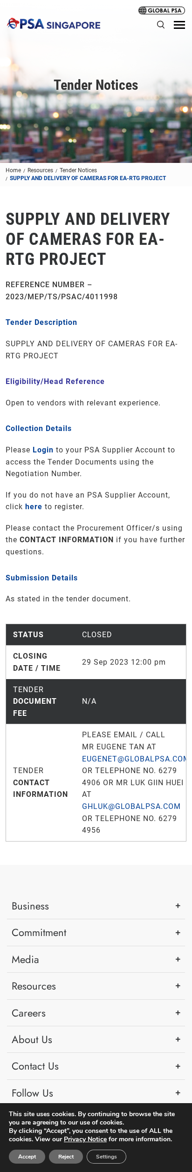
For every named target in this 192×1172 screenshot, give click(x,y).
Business (30, 905)
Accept (27, 1156)
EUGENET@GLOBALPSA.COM (136, 758)
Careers (29, 1012)
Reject (66, 1156)
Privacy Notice (85, 1139)
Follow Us (32, 1092)
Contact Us (35, 1065)
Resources (34, 985)
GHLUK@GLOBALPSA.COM (131, 806)
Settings (106, 1156)
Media (25, 959)
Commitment (39, 932)
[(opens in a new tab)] (161, 9)
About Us (32, 1039)
